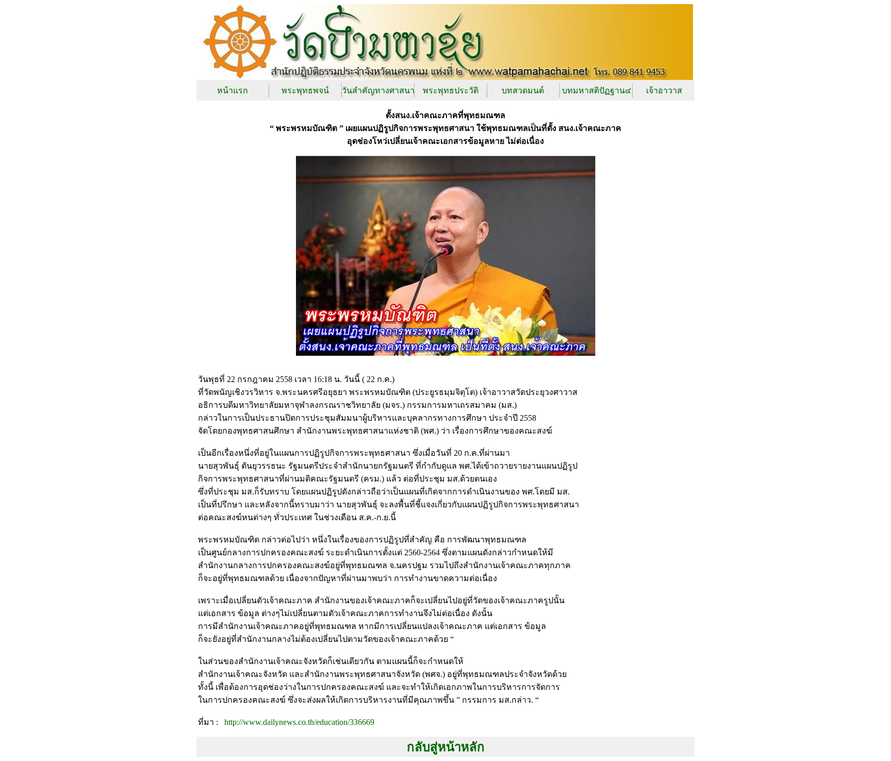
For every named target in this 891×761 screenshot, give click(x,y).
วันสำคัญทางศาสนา (378, 90)
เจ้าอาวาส (664, 90)
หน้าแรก (232, 90)
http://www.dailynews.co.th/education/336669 (298, 722)
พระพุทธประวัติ (450, 90)
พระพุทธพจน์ (305, 90)
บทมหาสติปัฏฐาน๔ (596, 90)
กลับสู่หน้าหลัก (446, 747)
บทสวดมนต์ (523, 90)
